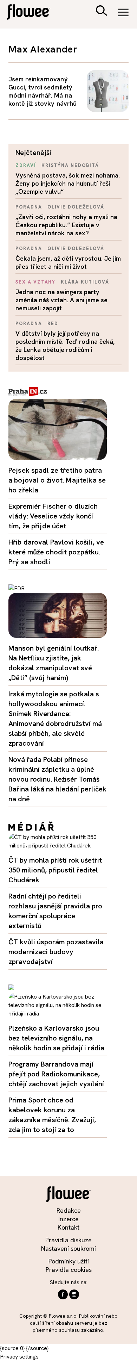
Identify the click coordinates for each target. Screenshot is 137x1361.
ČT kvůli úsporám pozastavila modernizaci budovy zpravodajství (56, 951)
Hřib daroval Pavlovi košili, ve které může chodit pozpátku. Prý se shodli (56, 551)
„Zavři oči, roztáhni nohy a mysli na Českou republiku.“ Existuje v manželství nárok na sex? (66, 225)
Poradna (28, 207)
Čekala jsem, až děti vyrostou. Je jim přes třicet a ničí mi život (68, 262)
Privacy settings (19, 1356)
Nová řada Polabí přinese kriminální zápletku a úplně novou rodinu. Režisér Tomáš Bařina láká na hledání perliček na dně (57, 779)
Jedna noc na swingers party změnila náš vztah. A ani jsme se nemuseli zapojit (61, 300)
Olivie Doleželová (75, 207)
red (52, 324)
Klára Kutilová (85, 282)
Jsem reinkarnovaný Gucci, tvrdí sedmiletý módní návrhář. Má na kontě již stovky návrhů (42, 91)
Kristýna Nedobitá (70, 165)
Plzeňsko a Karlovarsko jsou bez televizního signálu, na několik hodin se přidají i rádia (56, 1038)
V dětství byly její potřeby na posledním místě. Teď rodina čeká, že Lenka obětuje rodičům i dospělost (65, 345)
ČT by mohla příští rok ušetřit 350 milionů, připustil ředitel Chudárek (55, 870)
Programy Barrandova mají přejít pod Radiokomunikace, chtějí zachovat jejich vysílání (56, 1073)
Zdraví (25, 165)
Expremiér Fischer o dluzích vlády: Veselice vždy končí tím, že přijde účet (53, 516)
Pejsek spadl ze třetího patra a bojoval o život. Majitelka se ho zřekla (57, 480)
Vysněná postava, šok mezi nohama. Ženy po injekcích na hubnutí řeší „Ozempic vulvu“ (67, 183)
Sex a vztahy (35, 282)
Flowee (33, 12)
